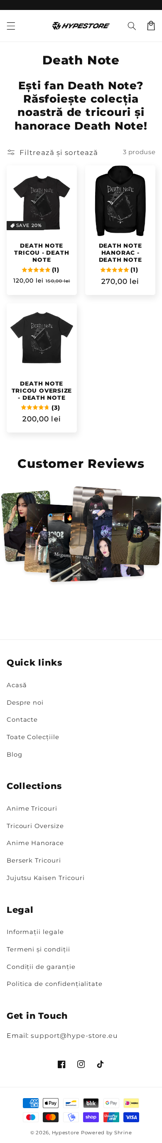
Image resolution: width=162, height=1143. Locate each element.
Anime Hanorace (35, 843)
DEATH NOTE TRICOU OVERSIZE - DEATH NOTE (42, 390)
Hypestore (66, 1133)
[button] (131, 25)
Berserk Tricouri (34, 860)
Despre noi (25, 702)
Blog (14, 754)
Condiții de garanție (41, 967)
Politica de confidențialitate (55, 984)
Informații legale (35, 932)
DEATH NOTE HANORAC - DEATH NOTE (120, 252)
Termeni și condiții (38, 949)
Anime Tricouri (32, 808)
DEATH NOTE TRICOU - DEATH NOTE (41, 252)
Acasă (17, 685)
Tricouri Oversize (35, 826)
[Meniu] (10, 25)
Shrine (123, 1133)
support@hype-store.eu (74, 1036)
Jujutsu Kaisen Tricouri (46, 878)
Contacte (22, 719)
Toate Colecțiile (33, 737)
